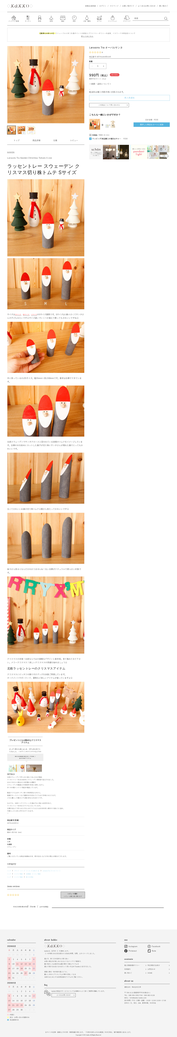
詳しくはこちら (87, 36)
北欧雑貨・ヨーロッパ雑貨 (33, 874)
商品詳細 (36, 140)
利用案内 (127, 969)
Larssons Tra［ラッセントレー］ (52, 870)
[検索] (165, 18)
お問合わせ (151, 969)
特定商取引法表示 (154, 965)
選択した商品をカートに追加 (151, 124)
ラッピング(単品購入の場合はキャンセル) (107, 139)
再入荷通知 (129, 98)
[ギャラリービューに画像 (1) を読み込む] (11, 130)
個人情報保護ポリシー (132, 965)
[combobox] (150, 18)
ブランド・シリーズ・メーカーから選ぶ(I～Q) (26, 870)
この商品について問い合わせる (109, 105)
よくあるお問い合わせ (64, 995)
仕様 (55, 140)
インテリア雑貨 (18, 874)
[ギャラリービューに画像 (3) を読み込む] (31, 130)
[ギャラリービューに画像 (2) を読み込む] (21, 130)
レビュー (74, 140)
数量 (90, 61)
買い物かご (128, 973)
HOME (150, 973)
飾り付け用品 (29, 877)
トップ (17, 140)
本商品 (95, 135)
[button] (95, 52)
